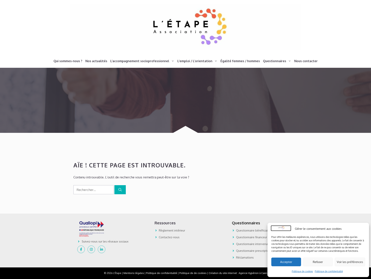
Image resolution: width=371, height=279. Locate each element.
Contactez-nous (169, 237)
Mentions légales (133, 273)
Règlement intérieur (172, 230)
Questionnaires (274, 61)
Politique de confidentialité (329, 271)
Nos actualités (96, 61)
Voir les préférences (350, 262)
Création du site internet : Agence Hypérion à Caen (238, 273)
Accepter (286, 262)
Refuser (318, 262)
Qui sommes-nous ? (68, 61)
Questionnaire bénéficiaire (253, 230)
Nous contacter (306, 61)
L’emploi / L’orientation (194, 61)
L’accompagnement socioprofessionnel (139, 61)
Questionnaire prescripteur (253, 251)
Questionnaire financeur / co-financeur (261, 237)
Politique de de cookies (193, 273)
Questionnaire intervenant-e (254, 244)
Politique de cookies (302, 271)
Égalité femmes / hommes (240, 61)
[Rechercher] (120, 189)
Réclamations (245, 257)
